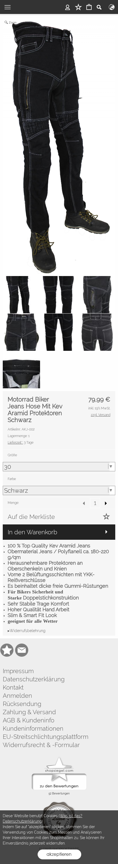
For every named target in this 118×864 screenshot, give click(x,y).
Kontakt (13, 687)
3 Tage (20, 442)
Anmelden (17, 695)
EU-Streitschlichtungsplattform (45, 736)
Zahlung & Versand (29, 712)
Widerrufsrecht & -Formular (41, 744)
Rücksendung (22, 703)
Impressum (18, 670)
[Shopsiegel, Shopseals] (59, 758)
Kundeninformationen (33, 728)
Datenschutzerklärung (33, 679)
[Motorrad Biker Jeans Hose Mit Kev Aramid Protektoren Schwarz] (21, 294)
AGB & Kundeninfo (28, 720)
